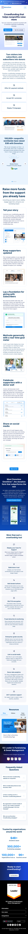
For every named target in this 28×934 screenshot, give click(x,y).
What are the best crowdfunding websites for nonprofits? (11, 777)
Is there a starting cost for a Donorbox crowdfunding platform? (12, 795)
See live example (19, 30)
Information (5, 908)
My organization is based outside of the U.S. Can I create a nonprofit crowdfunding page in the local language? (12, 806)
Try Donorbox (14, 875)
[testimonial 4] (15, 181)
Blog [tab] (4, 713)
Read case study (14, 156)
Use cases (5, 912)
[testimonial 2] (13, 181)
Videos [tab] (13, 713)
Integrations (5, 915)
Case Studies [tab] (23, 714)
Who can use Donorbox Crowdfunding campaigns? (10, 817)
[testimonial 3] (14, 181)
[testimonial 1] (12, 181)
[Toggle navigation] (25, 7)
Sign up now (8, 30)
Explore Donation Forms (14, 500)
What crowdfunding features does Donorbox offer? (12, 786)
